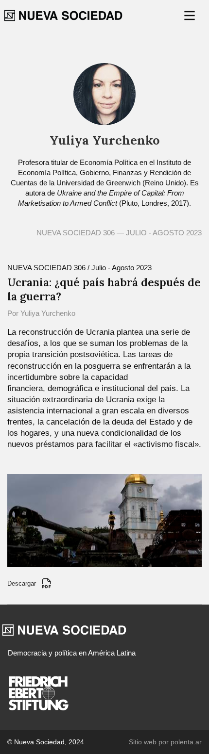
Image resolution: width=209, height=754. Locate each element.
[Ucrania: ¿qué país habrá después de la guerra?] (104, 520)
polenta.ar (186, 742)
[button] (190, 15)
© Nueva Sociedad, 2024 (45, 742)
